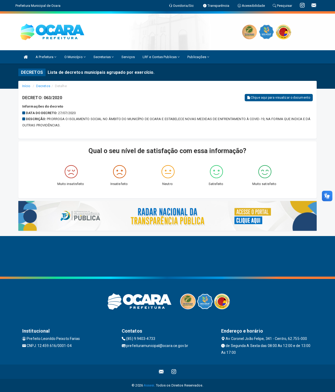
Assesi (149, 385)
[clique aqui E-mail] (161, 371)
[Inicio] (25, 57)
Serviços (128, 57)
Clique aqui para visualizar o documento (280, 97)
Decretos (43, 86)
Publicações (197, 57)
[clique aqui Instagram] (173, 371)
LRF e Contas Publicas (160, 57)
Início (26, 86)
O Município (73, 57)
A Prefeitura (45, 57)
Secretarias (102, 57)
